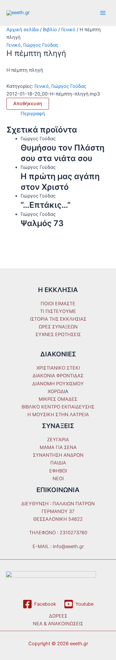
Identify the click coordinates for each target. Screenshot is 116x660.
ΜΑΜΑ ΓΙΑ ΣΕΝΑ (58, 447)
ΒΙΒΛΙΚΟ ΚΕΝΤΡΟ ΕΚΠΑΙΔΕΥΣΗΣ (58, 407)
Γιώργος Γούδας (40, 45)
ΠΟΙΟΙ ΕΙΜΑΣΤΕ (58, 304)
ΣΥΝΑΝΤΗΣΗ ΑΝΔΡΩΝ (58, 455)
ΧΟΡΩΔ (56, 391)
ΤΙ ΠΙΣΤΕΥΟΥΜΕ (58, 311)
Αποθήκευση (27, 103)
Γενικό (68, 29)
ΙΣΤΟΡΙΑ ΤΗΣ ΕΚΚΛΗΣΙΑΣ (58, 319)
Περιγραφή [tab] (33, 113)
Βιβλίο (50, 29)
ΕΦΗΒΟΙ (58, 471)
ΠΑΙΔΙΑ (58, 463)
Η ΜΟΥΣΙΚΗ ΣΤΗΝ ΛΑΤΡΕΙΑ (58, 414)
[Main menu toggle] (103, 13)
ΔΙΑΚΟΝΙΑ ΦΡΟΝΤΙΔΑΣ (58, 376)
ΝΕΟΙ (58, 478)
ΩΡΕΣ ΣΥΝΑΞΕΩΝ (58, 327)
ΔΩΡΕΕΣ (58, 616)
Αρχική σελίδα (22, 29)
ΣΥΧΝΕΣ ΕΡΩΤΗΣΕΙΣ (58, 334)
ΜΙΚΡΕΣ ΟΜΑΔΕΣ (58, 399)
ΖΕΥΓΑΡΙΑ (58, 440)
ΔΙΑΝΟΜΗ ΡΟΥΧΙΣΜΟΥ (58, 384)
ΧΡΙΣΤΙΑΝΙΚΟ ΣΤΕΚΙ (58, 368)
